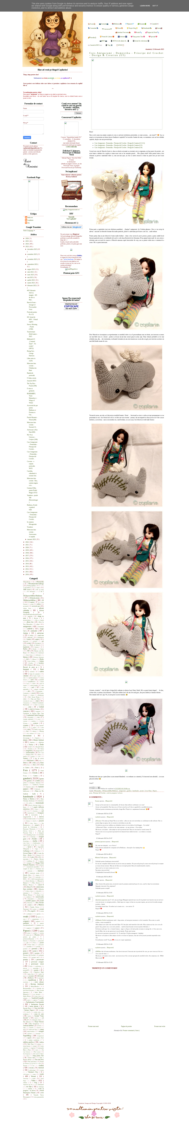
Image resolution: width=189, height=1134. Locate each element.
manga (29, 863)
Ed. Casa (41, 752)
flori (34, 765)
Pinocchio (33, 940)
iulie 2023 (30, 272)
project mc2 (36, 957)
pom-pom (41, 944)
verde (42, 1074)
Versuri (34, 1076)
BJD (27, 659)
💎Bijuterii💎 (129, 24)
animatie (34, 631)
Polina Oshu (31, 944)
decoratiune (28, 736)
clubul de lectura (39, 705)
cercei (33, 693)
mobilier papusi (31, 901)
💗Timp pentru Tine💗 (138, 37)
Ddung (42, 731)
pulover (25, 968)
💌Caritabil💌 (154, 24)
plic (27, 942)
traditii (41, 1065)
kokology (33, 836)
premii (26, 953)
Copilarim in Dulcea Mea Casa (33, 713)
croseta (26, 725)
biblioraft (38, 655)
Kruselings (26, 841)
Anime (26, 633)
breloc (31, 663)
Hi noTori (29, 803)
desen (25, 740)
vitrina (25, 1082)
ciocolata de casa (28, 701)
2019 (27, 550)
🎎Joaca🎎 (158, 28)
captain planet (32, 677)
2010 (27, 574)
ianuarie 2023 (31, 539)
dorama (30, 748)
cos (38, 717)
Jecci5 (34, 821)
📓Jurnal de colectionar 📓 (141, 41)
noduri (35, 909)
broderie (41, 663)
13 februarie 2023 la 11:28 (104, 944)
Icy (43, 809)
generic (29, 781)
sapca (35, 1000)
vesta (34, 1078)
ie (28, 811)
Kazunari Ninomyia (29, 829)
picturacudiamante (29, 939)
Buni (42, 669)
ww (42, 1093)
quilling (26, 972)
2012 (27, 569)
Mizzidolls (41, 899)
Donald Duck (40, 747)
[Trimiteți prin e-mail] (90, 788)
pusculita (36, 968)
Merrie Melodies (30, 881)
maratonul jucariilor (33, 867)
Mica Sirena (36, 883)
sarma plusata (34, 1006)
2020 (27, 547)
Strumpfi (38, 1033)
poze (35, 951)
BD (28, 651)
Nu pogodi (32, 911)
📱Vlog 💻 (109, 45)
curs (42, 727)
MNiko (97, 880)
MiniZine (37, 893)
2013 (27, 566)
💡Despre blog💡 (132, 28)
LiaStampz (26, 851)
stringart (41, 1031)
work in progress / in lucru (114, 793)
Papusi (155, 791)
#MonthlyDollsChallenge (36, 584)
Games (36, 776)
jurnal (37, 825)
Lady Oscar (26, 843)
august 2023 (31, 269)
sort (24, 1029)
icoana (36, 809)
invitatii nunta (31, 818)
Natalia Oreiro (35, 907)
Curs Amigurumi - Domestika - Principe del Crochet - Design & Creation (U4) (118, 147)
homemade (40, 803)
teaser (35, 1046)
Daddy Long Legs (39, 729)
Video (34, 1080)
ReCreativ (41, 976)
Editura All (29, 754)
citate (37, 701)
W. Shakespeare (40, 1084)
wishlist (30, 1088)
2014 (27, 564)
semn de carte (39, 1014)
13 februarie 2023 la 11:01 (104, 892)
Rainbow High (39, 972)
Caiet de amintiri (35, 674)
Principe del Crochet (99, 793)
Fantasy (26, 758)
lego (37, 849)
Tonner (25, 1065)
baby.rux (30, 217)
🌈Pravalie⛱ (92, 37)
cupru (35, 727)
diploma (41, 742)
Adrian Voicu (28, 608)
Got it (155, 6)
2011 (27, 572)
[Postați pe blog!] (93, 788)
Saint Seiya (38, 996)
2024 (27, 244)
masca (38, 875)
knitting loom (31, 835)
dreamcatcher (30, 752)
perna (42, 933)
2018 (27, 553)
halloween (26, 791)
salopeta (25, 998)
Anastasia (41, 626)
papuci (37, 928)
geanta (42, 779)
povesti (35, 949)
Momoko (30, 902)
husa (25, 807)
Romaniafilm (27, 988)
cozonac (25, 721)
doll (30, 747)
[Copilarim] (33, 210)
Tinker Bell (32, 1057)
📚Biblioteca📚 (117, 24)
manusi (41, 865)
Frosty (25, 775)
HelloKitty (41, 801)
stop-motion (31, 1031)
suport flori (40, 1038)
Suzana (97, 801)
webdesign (41, 1086)
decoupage (26, 738)
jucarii (142, 791)
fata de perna (39, 758)
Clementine (26, 703)
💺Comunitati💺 (93, 28)
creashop (33, 721)
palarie (38, 921)
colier (30, 707)
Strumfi (30, 1033)
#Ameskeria (27, 582)
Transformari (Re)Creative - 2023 (32, 334)
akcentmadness (27, 620)
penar (29, 933)
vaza (34, 1074)
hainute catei (30, 787)
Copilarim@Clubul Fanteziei (35, 715)
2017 (27, 555)
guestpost (26, 784)
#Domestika (97, 791)
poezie (42, 943)
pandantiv (27, 923)
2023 (27, 246)
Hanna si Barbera (29, 799)
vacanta (42, 1070)
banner (37, 647)
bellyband (41, 653)
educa (39, 754)
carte (34, 683)
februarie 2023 (32, 285)
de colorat (30, 733)
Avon (25, 645)
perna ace (29, 935)
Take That (30, 1044)
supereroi (41, 1036)
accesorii (26, 606)
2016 (27, 558)
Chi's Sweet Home (34, 697)
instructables (35, 815)
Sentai (29, 1016)
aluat (38, 624)
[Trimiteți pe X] (96, 788)
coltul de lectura (34, 709)
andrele (30, 629)
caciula (32, 671)
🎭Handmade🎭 (146, 28)
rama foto (31, 974)
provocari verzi (37, 964)
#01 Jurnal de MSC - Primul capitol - (32, 319)
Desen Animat (38, 740)
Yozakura (30, 527)
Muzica (41, 905)
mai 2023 (30, 277)
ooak (26, 916)
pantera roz (40, 925)
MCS (25, 879)
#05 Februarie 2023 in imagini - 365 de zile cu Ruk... (32, 295)
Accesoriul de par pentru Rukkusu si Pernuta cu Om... (32, 410)
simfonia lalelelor (28, 1025)
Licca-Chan (148, 791)
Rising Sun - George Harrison (31, 353)
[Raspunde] (108, 801)
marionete (30, 871)
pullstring (38, 966)
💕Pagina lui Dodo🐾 (152, 32)
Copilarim (81, 1103)
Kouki (35, 839)
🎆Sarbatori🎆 (122, 37)
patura (42, 931)
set (43, 1018)
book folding (32, 661)
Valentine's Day (33, 1072)
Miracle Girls (40, 895)
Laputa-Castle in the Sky (30, 845)
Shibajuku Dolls (36, 1020)
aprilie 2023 (31, 280)
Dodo (42, 744)
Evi (40, 756)
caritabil (41, 679)
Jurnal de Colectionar (31, 827)
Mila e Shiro (30, 891)
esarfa (25, 756)
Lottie (32, 857)
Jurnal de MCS (31, 381)
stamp (42, 1029)
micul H (41, 885)
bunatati (27, 669)
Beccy (33, 653)
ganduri (129, 791)
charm (33, 695)
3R (43, 600)
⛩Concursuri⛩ (107, 29)
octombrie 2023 (32, 259)
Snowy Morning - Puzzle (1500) (32, 327)
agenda (30, 616)
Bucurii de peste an (31, 667)
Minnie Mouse (28, 895)
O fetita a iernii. (31, 378)
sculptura (26, 1014)
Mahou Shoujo (39, 859)
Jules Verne (33, 823)
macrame (26, 859)
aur (43, 641)
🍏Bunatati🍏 (141, 24)
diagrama (32, 742)
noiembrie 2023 (32, 254)
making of (31, 861)
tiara (27, 1055)
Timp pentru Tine (38, 1056)
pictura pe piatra (30, 937)
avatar (29, 643)
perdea (35, 933)
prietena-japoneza (100, 841)
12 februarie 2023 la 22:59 (104, 813)
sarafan (42, 1000)
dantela (34, 731)
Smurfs (31, 1027)
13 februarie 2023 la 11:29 (104, 962)
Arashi (28, 639)
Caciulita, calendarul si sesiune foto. (32, 473)
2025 (27, 241)
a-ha (32, 604)
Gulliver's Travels (38, 784)
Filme (42, 763)
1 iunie (37, 587)
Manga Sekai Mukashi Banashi (33, 864)
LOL (24, 857)
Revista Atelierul (37, 984)
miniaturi (26, 893)
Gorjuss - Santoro (35, 782)
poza (91, 793)
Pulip (31, 966)
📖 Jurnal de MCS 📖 (95, 45)
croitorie (36, 723)
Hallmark (38, 789)
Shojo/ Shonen (39, 1022)
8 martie (32, 602)
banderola (26, 647)
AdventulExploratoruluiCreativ (32, 614)
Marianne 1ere (40, 868)
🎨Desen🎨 (119, 28)
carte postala (34, 685)
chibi (25, 699)
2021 (27, 545)
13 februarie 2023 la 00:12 (104, 854)
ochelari (29, 914)
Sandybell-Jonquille (38, 998)
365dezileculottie (34, 598)
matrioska (38, 877)
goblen (25, 782)
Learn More (145, 6)
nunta (42, 911)
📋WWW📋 (120, 45)
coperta (38, 711)
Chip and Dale (35, 699)
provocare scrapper (37, 962)
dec (39, 733)
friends (35, 773)
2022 (27, 542)
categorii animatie (39, 689)
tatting (39, 1044)
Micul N (30, 887)
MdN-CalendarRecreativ (37, 879)
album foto (30, 622)
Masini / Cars (27, 877)
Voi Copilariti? (71, 219)
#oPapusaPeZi (31, 585)
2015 (27, 561)
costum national (28, 719)
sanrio (29, 1000)
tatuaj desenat (27, 1046)
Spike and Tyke (33, 1029)
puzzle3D (26, 970)
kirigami (41, 833)
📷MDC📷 (103, 41)
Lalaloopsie (37, 843)
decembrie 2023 (32, 249)
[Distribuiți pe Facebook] (99, 788)
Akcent (36, 618)
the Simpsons (27, 1054)
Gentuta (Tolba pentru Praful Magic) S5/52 (32, 490)
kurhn (35, 841)
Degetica (37, 738)
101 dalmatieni (31, 591)
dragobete (29, 751)
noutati (42, 909)
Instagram (41, 813)
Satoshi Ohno (27, 1008)
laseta (42, 845)
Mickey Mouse (28, 885)
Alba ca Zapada (39, 620)
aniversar (40, 633)
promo (26, 959)
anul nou (41, 635)
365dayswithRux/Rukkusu (110, 791)
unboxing (32, 1070)
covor (39, 719)
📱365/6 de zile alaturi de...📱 (120, 41)
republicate (32, 980)
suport (29, 1038)
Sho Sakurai (27, 1022)
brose (39, 665)
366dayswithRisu (29, 600)
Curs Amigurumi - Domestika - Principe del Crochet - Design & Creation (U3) (118, 145)
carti (33, 687)
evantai (33, 756)
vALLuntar (26, 1074)
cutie (28, 729)
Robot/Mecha (35, 986)
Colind (41, 707)
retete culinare (39, 982)
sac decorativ (37, 994)
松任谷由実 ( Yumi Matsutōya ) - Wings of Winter (32, 398)
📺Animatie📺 (103, 24)
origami (26, 921)
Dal (27, 731)
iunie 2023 (30, 275)
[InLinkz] (71, 250)
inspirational (31, 813)
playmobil (41, 940)
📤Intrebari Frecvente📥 (123, 32)
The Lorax (37, 1052)
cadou (41, 671)
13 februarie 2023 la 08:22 (104, 876)
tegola (33, 1048)
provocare (40, 959)
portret (25, 948)
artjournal (26, 641)
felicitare (30, 760)
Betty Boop (29, 655)
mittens (28, 897)
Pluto (35, 942)
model (42, 901)
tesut (37, 1050)
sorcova (39, 1027)
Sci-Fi (29, 1012)
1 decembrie (27, 587)
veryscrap (26, 1078)
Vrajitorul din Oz (28, 1084)
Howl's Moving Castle (35, 805)
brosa (30, 665)
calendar (26, 676)
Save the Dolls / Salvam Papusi (33, 1009)
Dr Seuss (41, 748)
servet (36, 1018)
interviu (41, 817)
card (32, 680)
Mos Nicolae (40, 903)
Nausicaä (26, 909)
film (34, 763)
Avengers (38, 643)
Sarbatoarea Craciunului (35, 1002)
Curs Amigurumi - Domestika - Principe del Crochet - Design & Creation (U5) (126, 54)
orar (25, 919)
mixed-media (40, 897)
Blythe (42, 659)
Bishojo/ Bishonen (39, 657)
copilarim (98, 817)
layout (30, 847)
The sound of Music (38, 1054)
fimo (28, 765)
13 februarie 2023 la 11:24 (104, 913)
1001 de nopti (40, 589)
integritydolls (27, 817)
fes (40, 760)
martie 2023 (31, 283)
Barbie (25, 649)
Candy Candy (37, 676)
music (30, 905)
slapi (24, 1027)
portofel (38, 946)
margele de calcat (28, 868)
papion (29, 928)
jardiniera (41, 818)
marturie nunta (35, 873)
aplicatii (30, 637)
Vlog (36, 1082)
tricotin (31, 1068)
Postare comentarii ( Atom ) (131, 1030)
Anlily (31, 635)
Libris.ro (38, 851)
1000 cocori (27, 589)
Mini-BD (39, 891)
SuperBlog (27, 1036)
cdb (29, 691)
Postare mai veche (159, 1026)
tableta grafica (28, 1042)
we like (29, 1087)
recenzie (31, 976)
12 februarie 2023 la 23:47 (104, 838)
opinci (39, 917)
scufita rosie (37, 1012)
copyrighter (31, 717)
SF (28, 1020)
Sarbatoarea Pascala (37, 1004)
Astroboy (35, 641)
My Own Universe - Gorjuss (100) (32, 437)
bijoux (25, 657)
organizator (36, 919)
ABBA (39, 604)
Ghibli (38, 781)
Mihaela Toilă (99, 857)
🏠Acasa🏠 (92, 24)
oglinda (38, 914)
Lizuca (38, 855)
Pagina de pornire (126, 1026)
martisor (41, 871)
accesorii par (36, 606)
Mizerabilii (31, 899)
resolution (26, 982)
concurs (26, 711)
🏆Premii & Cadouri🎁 (107, 37)
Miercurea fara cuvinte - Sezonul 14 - (32, 425)
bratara (42, 661)
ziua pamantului (39, 1097)
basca (42, 649)
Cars (27, 683)
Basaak (35, 649)
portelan (29, 946)
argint (37, 639)
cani (24, 677)
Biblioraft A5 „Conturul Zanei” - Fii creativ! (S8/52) (31, 343)
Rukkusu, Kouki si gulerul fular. (32, 507)
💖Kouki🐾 (138, 32)
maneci (41, 861)
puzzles (36, 970)
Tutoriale (71, 217)
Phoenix (37, 935)
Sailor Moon (27, 996)
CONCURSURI (71, 147)
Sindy (39, 1025)
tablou (42, 1042)
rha (29, 223)
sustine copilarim (34, 1040)
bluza (34, 659)
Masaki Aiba (27, 875)
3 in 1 (41, 591)
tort (33, 1065)
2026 (27, 238)
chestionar (41, 695)
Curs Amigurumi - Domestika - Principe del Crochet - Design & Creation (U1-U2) (119, 143)
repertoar (41, 978)
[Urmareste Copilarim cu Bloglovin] (71, 228)
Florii (37, 768)
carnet (42, 681)
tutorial (41, 1068)
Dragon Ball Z (40, 750)
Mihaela (41, 889)
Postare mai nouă (93, 1026)
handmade (136, 791)
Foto (26, 770)
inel (43, 811)
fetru (25, 763)
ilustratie (35, 811)
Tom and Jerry (39, 1059)
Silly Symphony (34, 1023)
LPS (39, 857)
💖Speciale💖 (152, 37)
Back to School (35, 645)
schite (42, 1010)
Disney (31, 744)
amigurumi (122, 791)
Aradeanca (40, 637)
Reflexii (31, 978)
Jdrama (28, 821)
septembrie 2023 (32, 264)
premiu (37, 953)
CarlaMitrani (32, 681)
